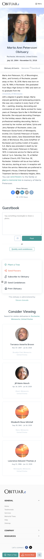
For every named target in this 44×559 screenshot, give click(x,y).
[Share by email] (27, 192)
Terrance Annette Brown (22, 344)
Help (6, 520)
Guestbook (35, 68)
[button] (22, 500)
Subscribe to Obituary (18, 276)
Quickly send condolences (22, 249)
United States (27, 319)
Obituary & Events (11, 68)
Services (8, 513)
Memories (25, 68)
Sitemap (8, 523)
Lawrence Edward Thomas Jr (22, 461)
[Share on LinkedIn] (22, 192)
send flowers (16, 177)
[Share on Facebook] (13, 192)
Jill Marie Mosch (22, 383)
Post (32, 238)
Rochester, (35, 316)
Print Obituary (15, 288)
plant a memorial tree (11, 180)
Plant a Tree (12, 555)
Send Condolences (16, 282)
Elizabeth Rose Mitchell (22, 422)
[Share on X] (18, 192)
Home (7, 506)
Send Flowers (14, 270)
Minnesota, (16, 319)
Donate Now (29, 555)
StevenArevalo (22, 300)
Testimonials (9, 509)
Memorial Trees (10, 516)
